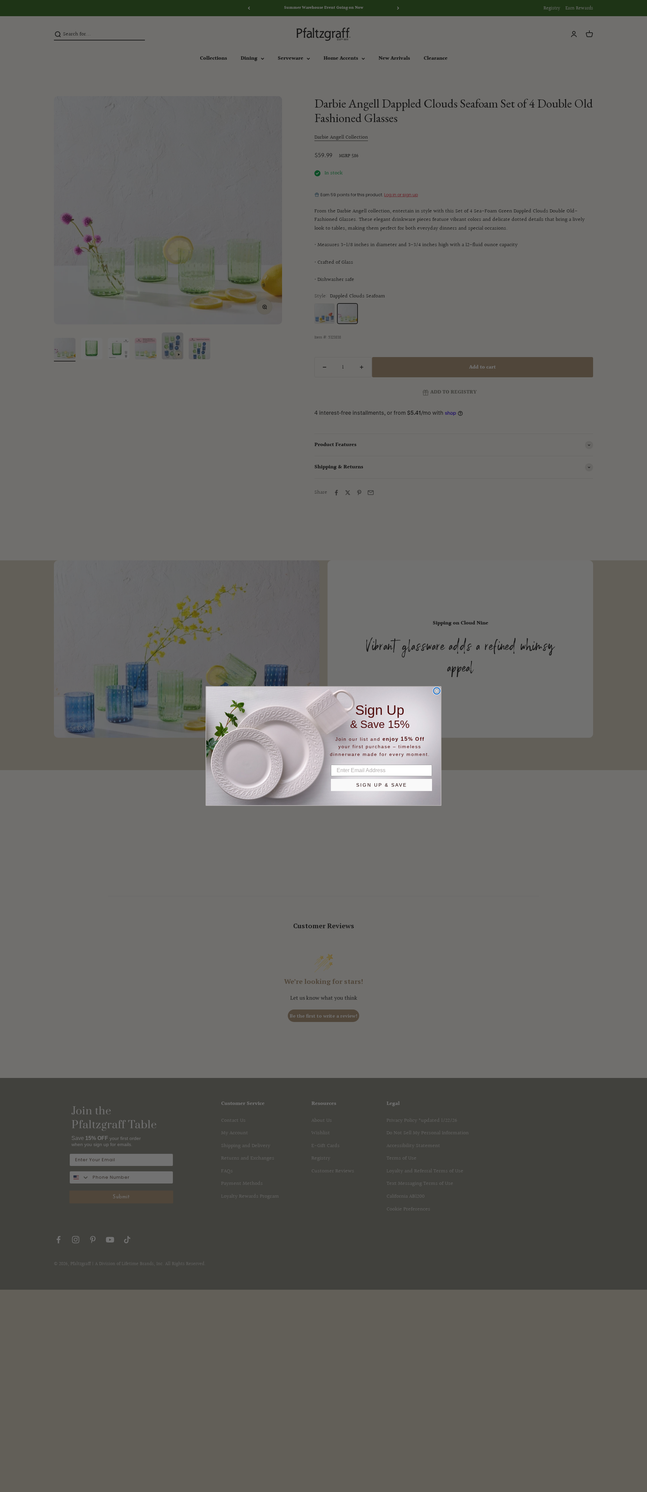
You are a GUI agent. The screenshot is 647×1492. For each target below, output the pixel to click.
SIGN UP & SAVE (381, 785)
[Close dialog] (436, 691)
